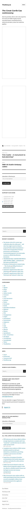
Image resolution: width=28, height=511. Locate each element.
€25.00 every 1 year (8, 203)
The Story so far (6, 491)
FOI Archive (5, 494)
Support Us (5, 501)
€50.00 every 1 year (8, 201)
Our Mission (5, 488)
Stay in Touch (5, 504)
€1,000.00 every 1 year (9, 196)
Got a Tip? (4, 498)
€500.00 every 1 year (8, 198)
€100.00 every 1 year (8, 200)
